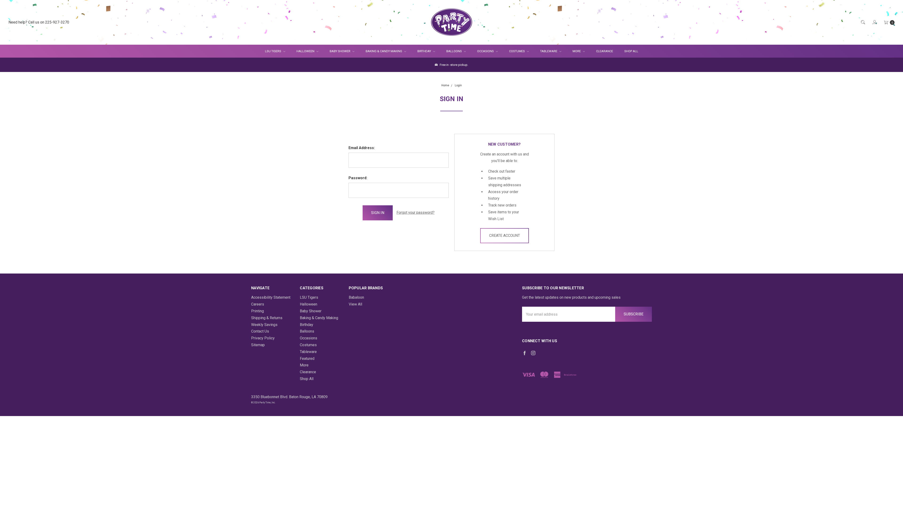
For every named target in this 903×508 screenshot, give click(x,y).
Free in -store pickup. (453, 65)
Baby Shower (340, 51)
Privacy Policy (263, 338)
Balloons (454, 51)
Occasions (486, 51)
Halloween (306, 51)
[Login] (874, 22)
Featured (307, 358)
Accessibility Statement (270, 297)
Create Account (504, 235)
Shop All (631, 51)
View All (355, 304)
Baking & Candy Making (384, 51)
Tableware (549, 51)
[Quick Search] (862, 22)
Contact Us (260, 331)
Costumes (517, 51)
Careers (257, 304)
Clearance (604, 51)
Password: (358, 178)
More (574, 51)
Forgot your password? (415, 212)
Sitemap (258, 345)
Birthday (424, 51)
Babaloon (356, 297)
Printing (257, 311)
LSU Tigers (273, 51)
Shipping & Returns (266, 318)
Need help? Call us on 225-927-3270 (38, 22)
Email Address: (362, 148)
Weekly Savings (264, 324)
